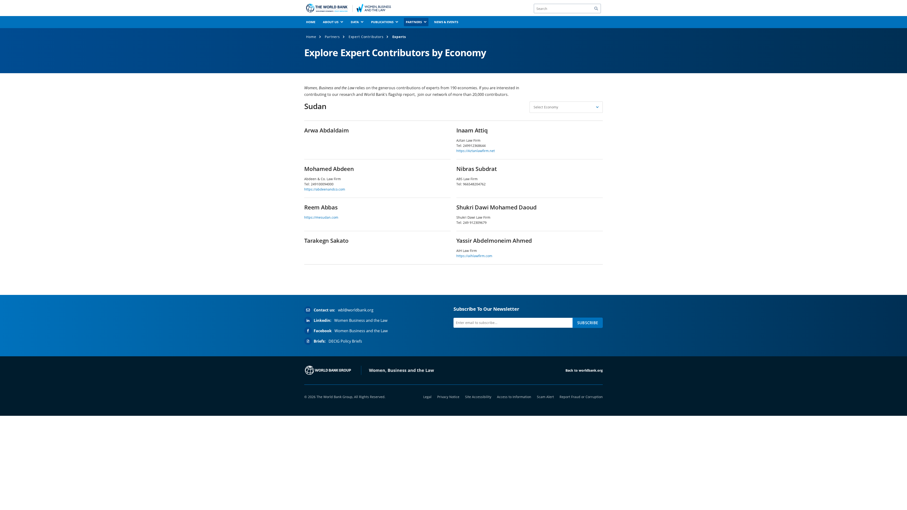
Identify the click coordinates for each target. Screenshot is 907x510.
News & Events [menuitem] (446, 22)
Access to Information (514, 397)
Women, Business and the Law (401, 370)
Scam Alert (545, 397)
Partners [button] (414, 22)
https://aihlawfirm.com (474, 256)
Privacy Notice (448, 397)
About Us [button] (330, 22)
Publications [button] (382, 22)
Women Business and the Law (360, 320)
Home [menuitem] (310, 22)
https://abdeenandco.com (324, 189)
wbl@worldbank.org (355, 310)
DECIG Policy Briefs (345, 341)
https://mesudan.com (321, 217)
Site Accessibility (478, 397)
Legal (427, 397)
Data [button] (355, 22)
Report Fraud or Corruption (581, 397)
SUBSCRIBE (587, 322)
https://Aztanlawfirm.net (475, 151)
